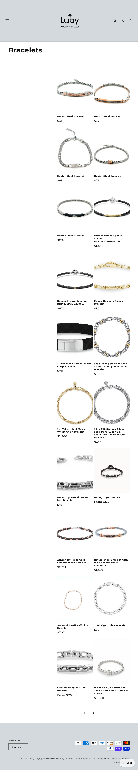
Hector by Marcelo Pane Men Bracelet (72, 498)
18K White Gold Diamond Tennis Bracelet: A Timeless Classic (111, 690)
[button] (7, 20)
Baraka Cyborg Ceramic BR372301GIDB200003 (72, 302)
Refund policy (83, 759)
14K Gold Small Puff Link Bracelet (72, 626)
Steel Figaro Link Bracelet (110, 625)
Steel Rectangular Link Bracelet (71, 689)
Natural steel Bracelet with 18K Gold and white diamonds (111, 562)
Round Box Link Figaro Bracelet (108, 302)
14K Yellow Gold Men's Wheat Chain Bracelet (71, 430)
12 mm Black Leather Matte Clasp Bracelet (74, 365)
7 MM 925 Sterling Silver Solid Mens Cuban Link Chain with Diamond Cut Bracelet (109, 433)
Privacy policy (101, 759)
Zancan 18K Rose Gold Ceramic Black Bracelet (71, 561)
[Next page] (102, 713)
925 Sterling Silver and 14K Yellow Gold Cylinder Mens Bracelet (110, 366)
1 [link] (84, 713)
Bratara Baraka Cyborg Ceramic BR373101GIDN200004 (108, 238)
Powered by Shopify (62, 759)
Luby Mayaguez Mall (40, 759)
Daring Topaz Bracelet (108, 497)
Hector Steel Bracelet (70, 116)
